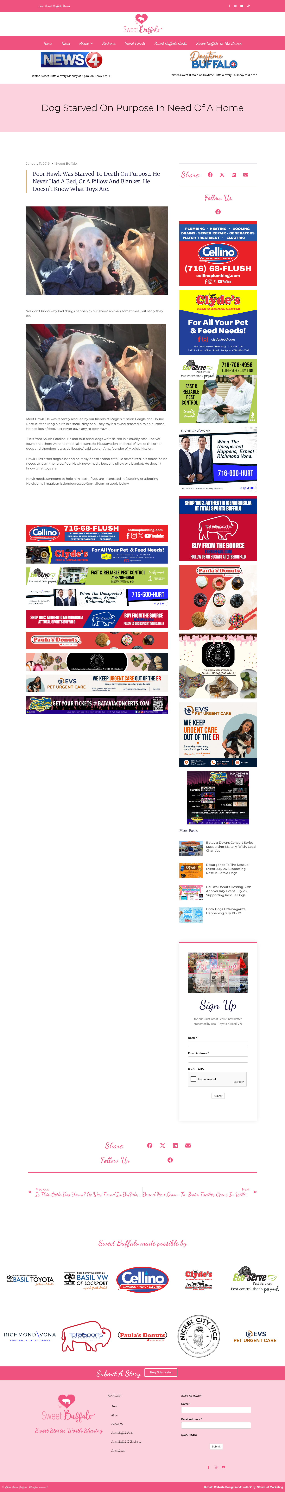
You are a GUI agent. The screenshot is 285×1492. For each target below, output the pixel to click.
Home (47, 43)
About (83, 43)
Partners (109, 43)
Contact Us (117, 1424)
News (65, 43)
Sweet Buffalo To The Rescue (219, 43)
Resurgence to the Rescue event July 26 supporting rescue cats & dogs (227, 869)
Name (192, 1037)
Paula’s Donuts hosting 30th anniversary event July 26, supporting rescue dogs (228, 891)
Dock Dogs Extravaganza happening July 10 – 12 (226, 911)
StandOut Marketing (270, 1487)
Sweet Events (135, 43)
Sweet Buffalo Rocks (171, 43)
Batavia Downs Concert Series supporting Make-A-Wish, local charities (231, 847)
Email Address (198, 1053)
